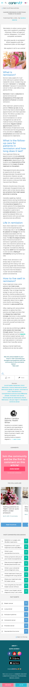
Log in (21, 685)
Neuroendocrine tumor (11, 631)
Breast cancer (8, 603)
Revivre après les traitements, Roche (14, 397)
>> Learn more (16, 439)
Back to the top (22, 637)
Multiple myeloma (10, 614)
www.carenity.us (10, 674)
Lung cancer (8, 609)
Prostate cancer (9, 625)
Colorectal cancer (9, 620)
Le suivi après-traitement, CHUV (14, 385)
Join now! (14, 469)
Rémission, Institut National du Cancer (14, 387)
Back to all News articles (11, 8)
